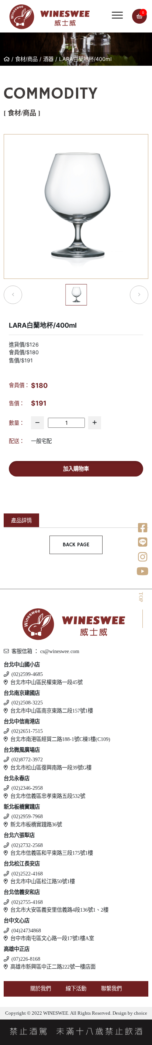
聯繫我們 (111, 988)
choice (140, 1013)
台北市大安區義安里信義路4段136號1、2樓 (59, 910)
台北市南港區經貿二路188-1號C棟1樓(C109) (60, 739)
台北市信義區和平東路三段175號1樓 (51, 853)
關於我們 (40, 988)
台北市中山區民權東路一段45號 (46, 682)
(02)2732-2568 (27, 845)
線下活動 (76, 988)
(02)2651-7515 (27, 731)
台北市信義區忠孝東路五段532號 (47, 796)
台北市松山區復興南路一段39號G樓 (50, 768)
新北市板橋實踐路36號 (36, 824)
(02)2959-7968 (27, 816)
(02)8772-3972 (27, 759)
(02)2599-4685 (27, 674)
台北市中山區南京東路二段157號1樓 (51, 711)
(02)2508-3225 (27, 703)
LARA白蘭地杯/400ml (85, 59)
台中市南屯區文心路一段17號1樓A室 (52, 938)
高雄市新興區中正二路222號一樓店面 (53, 967)
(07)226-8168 (25, 959)
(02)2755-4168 (27, 902)
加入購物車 (76, 468)
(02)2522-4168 (27, 874)
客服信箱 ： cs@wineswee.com (45, 651)
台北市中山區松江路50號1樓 (42, 881)
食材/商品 (26, 59)
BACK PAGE (76, 545)
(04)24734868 (26, 930)
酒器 (48, 59)
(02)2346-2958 (27, 788)
